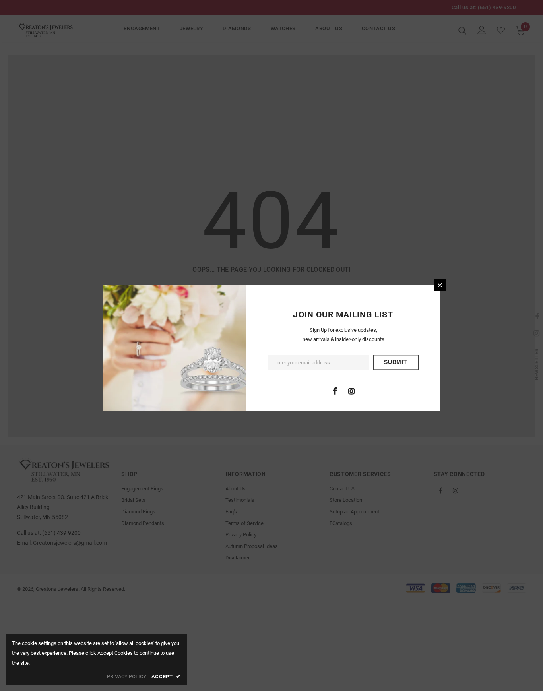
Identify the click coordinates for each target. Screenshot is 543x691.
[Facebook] (335, 391)
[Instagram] (351, 391)
